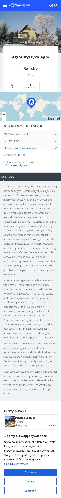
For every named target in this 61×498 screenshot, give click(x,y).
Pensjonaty (22, 425)
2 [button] (22, 42)
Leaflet (54, 118)
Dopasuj (30, 481)
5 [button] (31, 42)
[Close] (57, 433)
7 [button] (36, 42)
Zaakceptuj (30, 472)
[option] (30, 32)
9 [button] (41, 42)
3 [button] (25, 42)
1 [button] (20, 42)
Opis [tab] (3, 176)
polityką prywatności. (17, 463)
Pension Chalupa (25, 417)
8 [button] (39, 42)
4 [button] (28, 42)
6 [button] (33, 42)
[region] (30, 464)
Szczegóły (30, 490)
